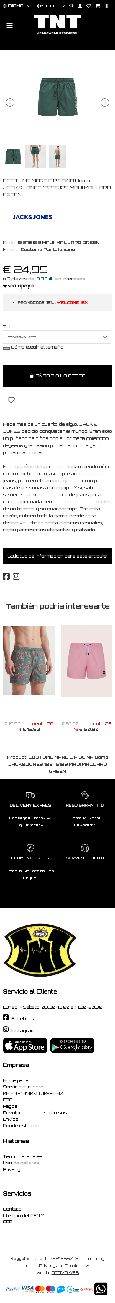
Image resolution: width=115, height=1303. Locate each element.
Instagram (23, 1030)
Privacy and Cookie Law (64, 1265)
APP (7, 1222)
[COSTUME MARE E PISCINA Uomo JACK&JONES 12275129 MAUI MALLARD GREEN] (57, 124)
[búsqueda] (69, 6)
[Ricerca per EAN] (104, 6)
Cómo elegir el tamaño (37, 346)
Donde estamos (21, 1125)
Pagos (10, 1106)
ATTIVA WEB (65, 1272)
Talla (9, 326)
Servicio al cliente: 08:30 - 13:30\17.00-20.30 (33, 1090)
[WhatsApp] (101, 1292)
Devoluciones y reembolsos (35, 1112)
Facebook (23, 1018)
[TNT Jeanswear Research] (57, 34)
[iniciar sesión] (78, 6)
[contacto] (86, 6)
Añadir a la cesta (59, 375)
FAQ (8, 1099)
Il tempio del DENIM (24, 1215)
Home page (16, 1080)
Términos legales (23, 1156)
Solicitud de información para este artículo (56, 555)
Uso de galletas (21, 1163)
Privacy (11, 1169)
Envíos (11, 1119)
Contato (12, 1209)
